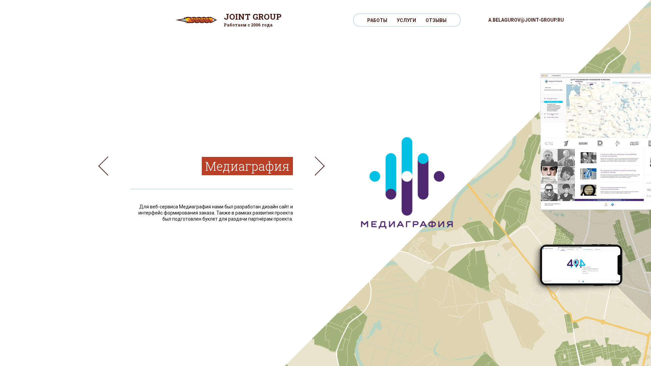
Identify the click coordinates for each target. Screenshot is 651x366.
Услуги (406, 20)
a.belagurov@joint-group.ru (526, 20)
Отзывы (436, 20)
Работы (377, 20)
